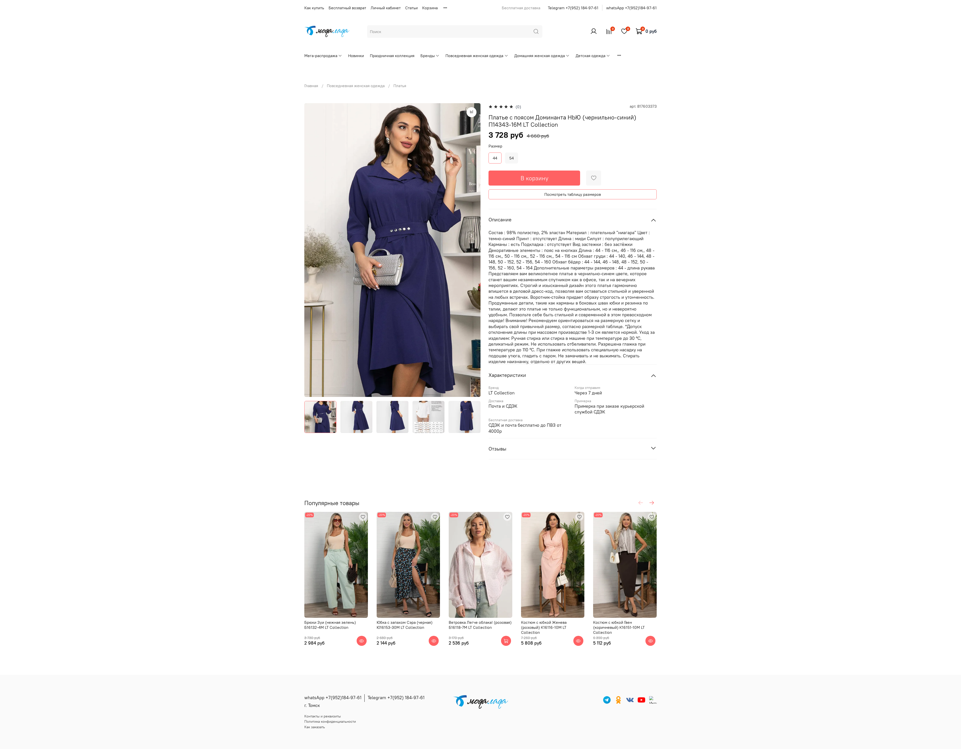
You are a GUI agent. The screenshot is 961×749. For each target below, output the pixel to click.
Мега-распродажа (320, 55)
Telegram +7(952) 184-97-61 (573, 7)
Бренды (427, 55)
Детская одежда (590, 55)
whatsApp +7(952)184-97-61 (631, 7)
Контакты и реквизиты (322, 716)
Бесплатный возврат (347, 7)
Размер (495, 146)
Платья (399, 85)
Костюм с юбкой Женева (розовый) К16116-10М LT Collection (544, 627)
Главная (311, 85)
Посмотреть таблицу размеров (572, 194)
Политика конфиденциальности (330, 721)
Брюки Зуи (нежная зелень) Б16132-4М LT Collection (330, 625)
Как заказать (314, 727)
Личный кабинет (386, 7)
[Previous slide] (312, 250)
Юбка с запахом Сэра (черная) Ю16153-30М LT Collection (404, 625)
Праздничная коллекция (392, 55)
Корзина (430, 7)
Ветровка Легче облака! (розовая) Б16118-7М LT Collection (480, 625)
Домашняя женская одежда (539, 55)
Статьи (411, 7)
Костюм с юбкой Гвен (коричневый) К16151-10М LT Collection (619, 627)
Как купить (314, 7)
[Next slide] (472, 250)
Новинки (356, 55)
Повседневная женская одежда (474, 55)
